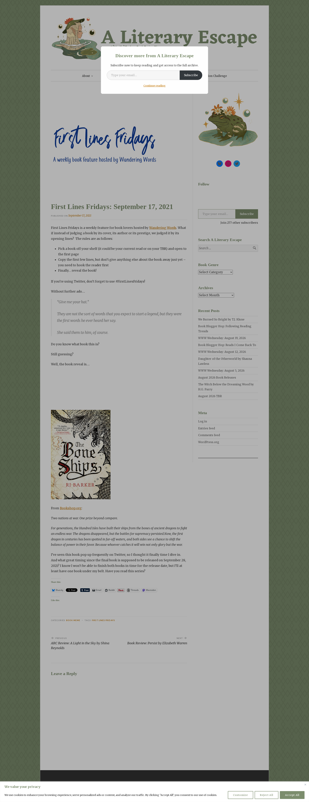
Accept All (292, 795)
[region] (154, 791)
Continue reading (154, 85)
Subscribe (191, 75)
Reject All (266, 795)
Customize (240, 795)
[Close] (305, 784)
